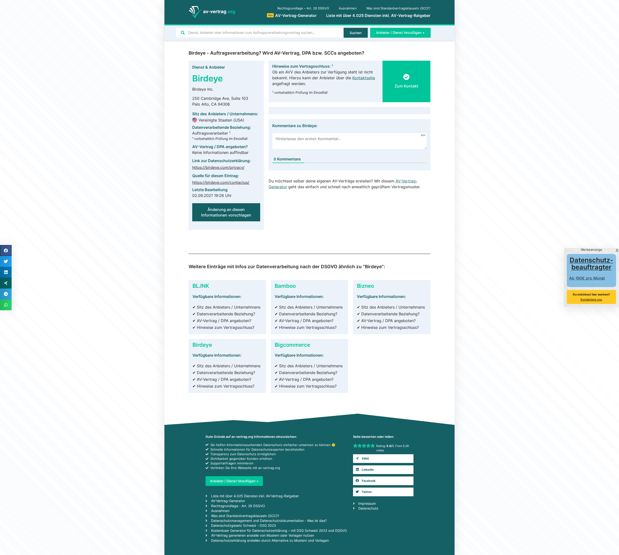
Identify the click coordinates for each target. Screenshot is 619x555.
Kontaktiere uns (591, 299)
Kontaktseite (363, 77)
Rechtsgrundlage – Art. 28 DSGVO (303, 8)
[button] (406, 83)
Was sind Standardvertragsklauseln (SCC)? (398, 8)
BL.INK (200, 285)
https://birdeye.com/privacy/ (218, 167)
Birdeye (202, 344)
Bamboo (285, 285)
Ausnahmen (348, 8)
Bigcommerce (292, 344)
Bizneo (365, 285)
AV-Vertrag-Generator (292, 15)
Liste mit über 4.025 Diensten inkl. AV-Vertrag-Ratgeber (378, 15)
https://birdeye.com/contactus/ (220, 182)
